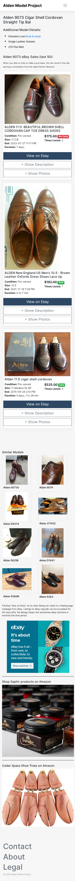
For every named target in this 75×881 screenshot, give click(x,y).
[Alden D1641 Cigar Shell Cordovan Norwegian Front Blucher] (53, 542)
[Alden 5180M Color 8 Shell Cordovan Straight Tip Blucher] (16, 579)
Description (44, 164)
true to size (33, 36)
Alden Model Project (22, 5)
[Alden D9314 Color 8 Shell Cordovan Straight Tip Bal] (17, 506)
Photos (44, 173)
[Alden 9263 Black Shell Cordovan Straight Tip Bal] (53, 579)
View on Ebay (37, 156)
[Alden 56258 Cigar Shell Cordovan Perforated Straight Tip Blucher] (16, 542)
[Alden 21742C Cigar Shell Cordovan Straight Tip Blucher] (53, 506)
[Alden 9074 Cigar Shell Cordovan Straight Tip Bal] (53, 470)
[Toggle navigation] (65, 6)
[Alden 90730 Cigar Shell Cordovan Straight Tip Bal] (17, 470)
